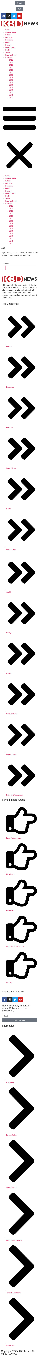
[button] (19, 137)
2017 (11, 80)
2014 (11, 87)
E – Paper (9, 57)
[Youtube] (19, 16)
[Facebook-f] (4, 999)
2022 (11, 67)
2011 (11, 95)
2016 (11, 82)
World (7, 42)
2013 (11, 90)
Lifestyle (8, 45)
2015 (11, 85)
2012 (11, 93)
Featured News (11, 55)
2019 (11, 75)
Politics (8, 35)
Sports (7, 52)
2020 (11, 72)
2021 (11, 70)
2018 (11, 77)
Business (8, 37)
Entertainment (10, 47)
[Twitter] (14, 16)
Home (7, 30)
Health (7, 50)
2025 (11, 60)
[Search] (4, 268)
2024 (11, 62)
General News (10, 32)
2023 (11, 65)
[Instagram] (8, 16)
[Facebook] (3, 16)
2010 (11, 98)
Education (9, 40)
